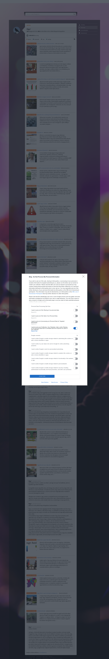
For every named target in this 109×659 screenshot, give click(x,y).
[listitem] (54, 306)
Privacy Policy (64, 382)
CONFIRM (42, 376)
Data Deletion (45, 382)
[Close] (84, 277)
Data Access (54, 382)
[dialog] (54, 329)
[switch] (75, 310)
